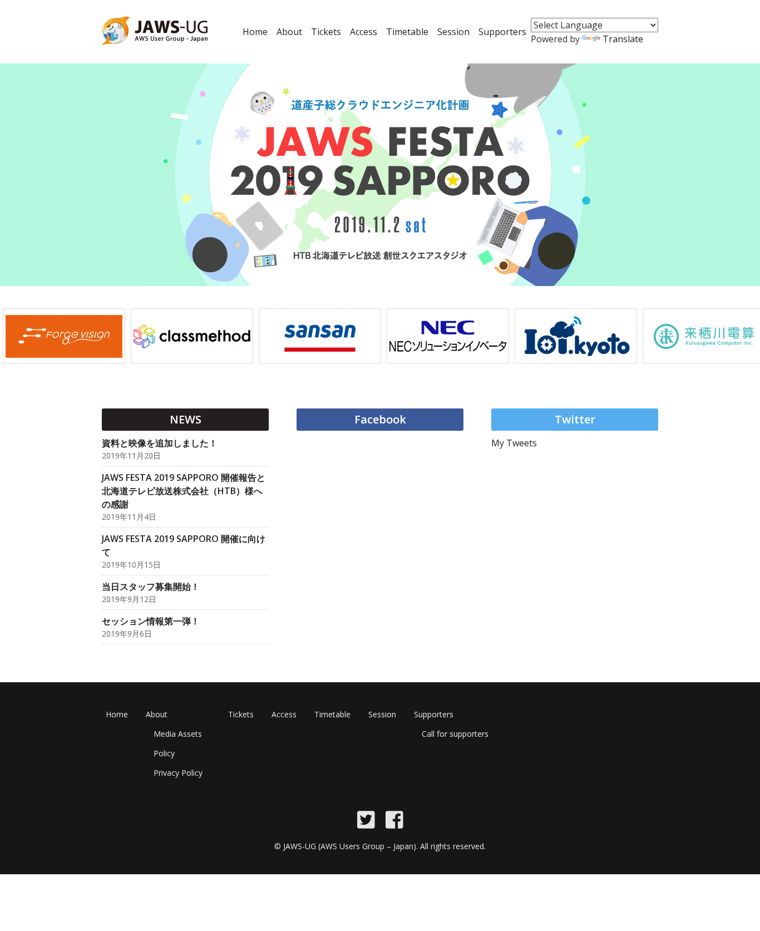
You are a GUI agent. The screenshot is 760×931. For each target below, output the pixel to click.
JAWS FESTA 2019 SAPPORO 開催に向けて (183, 545)
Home (255, 32)
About (289, 32)
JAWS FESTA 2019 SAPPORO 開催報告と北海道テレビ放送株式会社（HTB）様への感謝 (183, 490)
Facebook (380, 419)
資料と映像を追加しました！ (160, 443)
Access (363, 32)
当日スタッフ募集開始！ (151, 586)
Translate (623, 39)
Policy (164, 753)
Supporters (502, 32)
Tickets (326, 32)
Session (453, 32)
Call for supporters (455, 733)
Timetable (407, 32)
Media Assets (178, 733)
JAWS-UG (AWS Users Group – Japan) (349, 846)
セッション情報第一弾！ (151, 621)
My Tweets (514, 443)
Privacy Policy (178, 772)
